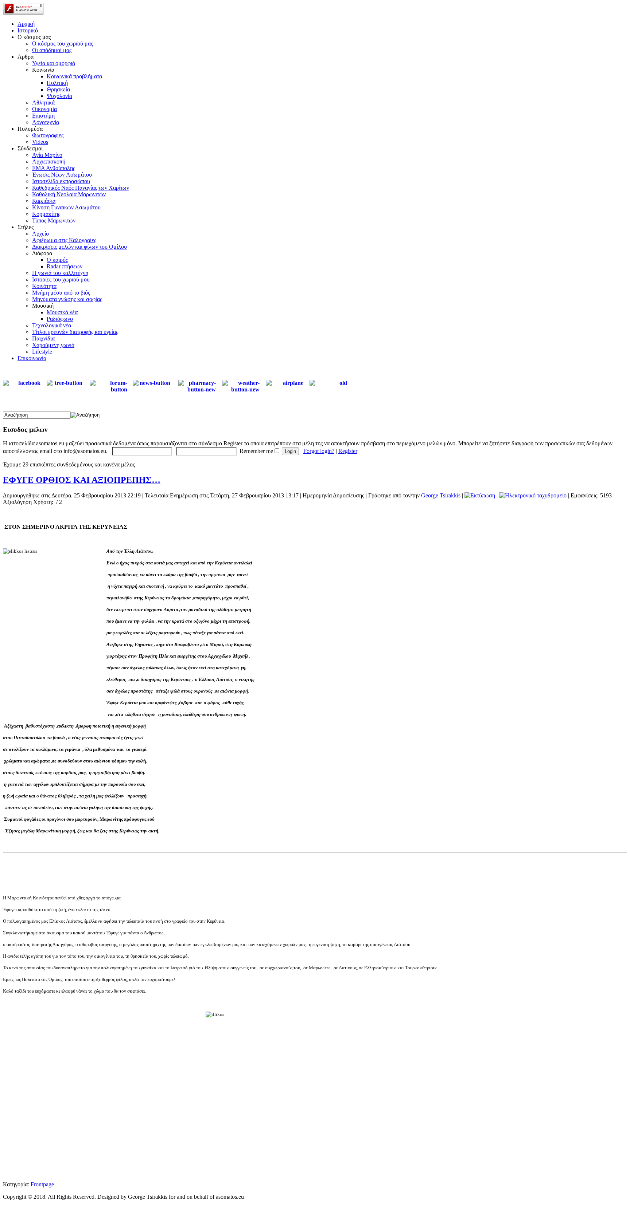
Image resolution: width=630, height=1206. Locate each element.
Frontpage (42, 1184)
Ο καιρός (57, 260)
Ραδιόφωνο (60, 319)
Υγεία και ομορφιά (53, 63)
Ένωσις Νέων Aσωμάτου (62, 175)
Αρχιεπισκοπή (48, 161)
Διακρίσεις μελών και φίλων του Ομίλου (79, 247)
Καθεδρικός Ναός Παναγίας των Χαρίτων (80, 188)
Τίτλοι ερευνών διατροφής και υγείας (75, 332)
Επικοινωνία (32, 358)
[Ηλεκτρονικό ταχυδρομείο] (533, 495)
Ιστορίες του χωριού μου (61, 279)
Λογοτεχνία (45, 122)
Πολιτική (57, 83)
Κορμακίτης (46, 214)
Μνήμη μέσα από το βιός (61, 292)
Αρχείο (40, 233)
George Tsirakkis (440, 495)
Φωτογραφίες (47, 135)
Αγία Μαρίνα (47, 155)
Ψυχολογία (59, 96)
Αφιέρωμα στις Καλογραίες (64, 240)
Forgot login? (318, 451)
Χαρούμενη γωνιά (53, 345)
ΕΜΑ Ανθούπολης (53, 168)
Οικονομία (44, 109)
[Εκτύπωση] (479, 495)
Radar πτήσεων (64, 266)
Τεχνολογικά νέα (51, 325)
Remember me (256, 451)
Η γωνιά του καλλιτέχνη (60, 273)
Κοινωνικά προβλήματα (74, 76)
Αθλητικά (43, 102)
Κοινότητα (44, 286)
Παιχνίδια (43, 338)
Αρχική (26, 24)
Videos (40, 142)
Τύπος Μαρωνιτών (53, 220)
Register (347, 451)
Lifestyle (42, 351)
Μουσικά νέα (62, 312)
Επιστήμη (43, 116)
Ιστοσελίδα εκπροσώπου (61, 181)
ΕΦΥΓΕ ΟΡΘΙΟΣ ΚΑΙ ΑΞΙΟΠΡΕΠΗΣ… (81, 480)
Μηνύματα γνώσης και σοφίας (67, 299)
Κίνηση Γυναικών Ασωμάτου (66, 207)
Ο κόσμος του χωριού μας (62, 43)
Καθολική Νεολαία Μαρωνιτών (69, 194)
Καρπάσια (43, 201)
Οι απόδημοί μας (51, 50)
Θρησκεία (58, 89)
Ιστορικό (28, 30)
